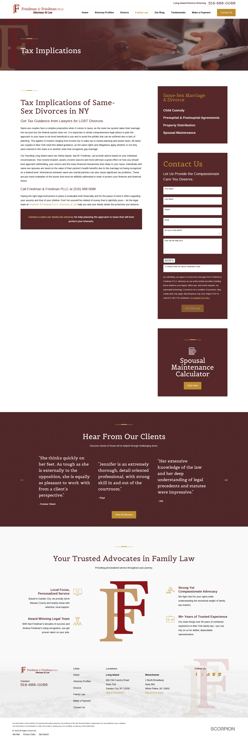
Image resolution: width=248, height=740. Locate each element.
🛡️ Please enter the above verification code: (183, 266)
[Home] (38, 9)
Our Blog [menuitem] (159, 12)
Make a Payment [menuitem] (201, 12)
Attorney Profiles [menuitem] (104, 12)
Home (76, 675)
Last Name (169, 199)
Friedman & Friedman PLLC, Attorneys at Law (53, 204)
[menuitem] (192, 110)
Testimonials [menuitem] (178, 12)
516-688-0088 (222, 3)
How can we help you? (174, 241)
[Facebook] (196, 674)
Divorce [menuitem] (124, 12)
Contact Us (226, 12)
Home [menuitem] (85, 12)
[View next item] (225, 480)
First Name (169, 189)
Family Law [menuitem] (141, 12)
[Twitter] (202, 674)
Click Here (192, 385)
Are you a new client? (173, 230)
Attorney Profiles (82, 681)
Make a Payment (82, 701)
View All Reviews (124, 514)
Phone (167, 209)
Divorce (77, 688)
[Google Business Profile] (213, 674)
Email (167, 220)
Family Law (79, 694)
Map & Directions (115, 692)
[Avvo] (208, 674)
